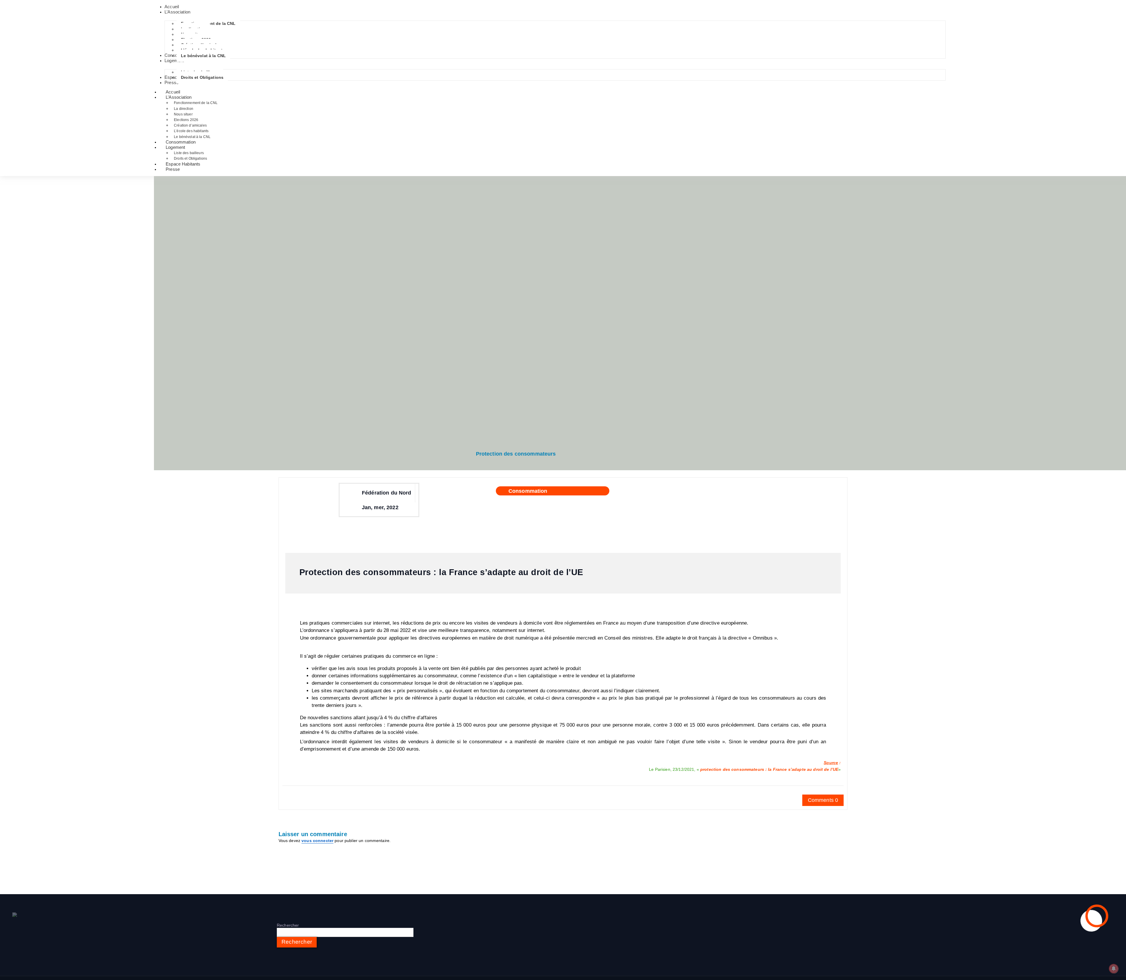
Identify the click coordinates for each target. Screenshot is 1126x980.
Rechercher (288, 925)
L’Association (178, 97)
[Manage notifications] (1113, 968)
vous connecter (317, 840)
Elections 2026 (186, 120)
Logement (175, 147)
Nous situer (183, 114)
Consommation (527, 491)
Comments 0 (823, 800)
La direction (183, 109)
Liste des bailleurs (189, 153)
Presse (173, 169)
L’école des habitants (191, 131)
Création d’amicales (190, 125)
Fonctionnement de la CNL (196, 103)
